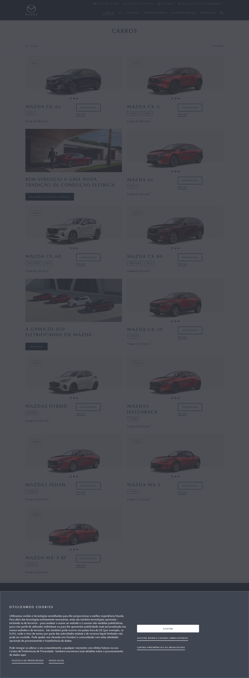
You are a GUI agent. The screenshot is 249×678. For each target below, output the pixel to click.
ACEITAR (168, 628)
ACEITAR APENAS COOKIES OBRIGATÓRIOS (162, 638)
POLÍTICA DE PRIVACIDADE (28, 660)
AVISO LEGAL (56, 660)
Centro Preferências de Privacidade (161, 647)
